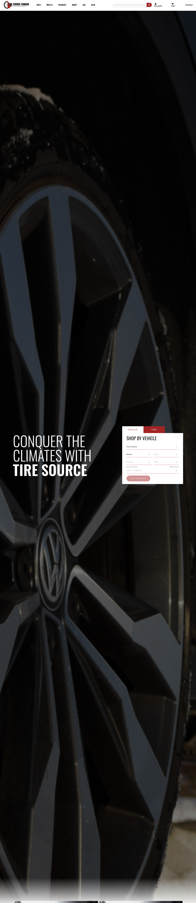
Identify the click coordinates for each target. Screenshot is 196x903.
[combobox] (152, 447)
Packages (62, 5)
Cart (173, 6)
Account (158, 6)
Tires (38, 5)
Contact (189, 5)
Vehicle (133, 430)
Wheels (50, 5)
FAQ (84, 5)
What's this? (174, 467)
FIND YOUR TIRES (138, 478)
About (74, 5)
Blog (93, 5)
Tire (154, 430)
